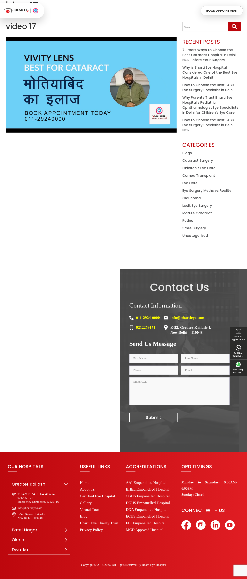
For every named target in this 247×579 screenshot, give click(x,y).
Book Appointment (222, 10)
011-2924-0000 (148, 317)
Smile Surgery (194, 228)
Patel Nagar (24, 530)
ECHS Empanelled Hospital (147, 516)
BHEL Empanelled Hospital (147, 489)
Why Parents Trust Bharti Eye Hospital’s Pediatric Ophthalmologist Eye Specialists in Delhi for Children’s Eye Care (210, 105)
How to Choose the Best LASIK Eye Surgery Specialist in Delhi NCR (208, 125)
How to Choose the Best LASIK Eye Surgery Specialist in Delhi (208, 87)
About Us (87, 489)
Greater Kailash (28, 484)
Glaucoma (191, 198)
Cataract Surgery (197, 160)
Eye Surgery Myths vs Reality (206, 190)
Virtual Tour (89, 509)
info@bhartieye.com (187, 317)
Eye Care (190, 183)
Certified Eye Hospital (97, 496)
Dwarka (20, 550)
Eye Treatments (102, 10)
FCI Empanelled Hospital (146, 523)
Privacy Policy (91, 530)
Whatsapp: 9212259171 (238, 371)
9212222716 (51, 501)
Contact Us (172, 10)
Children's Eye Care (199, 168)
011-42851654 (26, 494)
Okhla (18, 540)
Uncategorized (195, 235)
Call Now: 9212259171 (238, 354)
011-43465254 (46, 494)
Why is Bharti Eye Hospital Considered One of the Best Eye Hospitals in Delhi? (209, 72)
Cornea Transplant (198, 175)
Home (66, 10)
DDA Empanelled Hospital (147, 509)
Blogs (187, 152)
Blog (83, 516)
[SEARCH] (234, 26)
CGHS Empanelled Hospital (148, 496)
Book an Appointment (238, 338)
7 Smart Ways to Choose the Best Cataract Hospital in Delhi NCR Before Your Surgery (209, 54)
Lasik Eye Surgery (197, 205)
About (79, 10)
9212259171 (145, 327)
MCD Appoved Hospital (145, 530)
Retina (187, 220)
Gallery (86, 503)
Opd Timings (148, 10)
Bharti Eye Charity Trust (99, 523)
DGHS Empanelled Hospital (148, 503)
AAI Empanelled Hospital (146, 482)
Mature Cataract (197, 213)
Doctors (126, 10)
